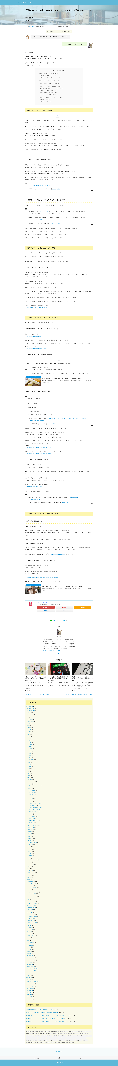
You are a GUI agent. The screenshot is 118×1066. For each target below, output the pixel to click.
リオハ (29, 866)
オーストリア (30, 912)
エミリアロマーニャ (32, 842)
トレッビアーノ (81, 1035)
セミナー (29, 712)
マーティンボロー (32, 907)
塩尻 (30, 766)
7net (64, 610)
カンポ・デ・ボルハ (32, 859)
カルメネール (36, 1033)
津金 (31, 744)
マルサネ (31, 801)
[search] (94, 2)
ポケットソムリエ (70, 1038)
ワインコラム (30, 999)
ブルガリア (29, 925)
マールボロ (30, 909)
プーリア (30, 853)
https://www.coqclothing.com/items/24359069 (38, 453)
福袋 (28, 717)
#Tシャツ (70, 418)
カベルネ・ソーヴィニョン (84, 1031)
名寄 (30, 729)
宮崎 (29, 775)
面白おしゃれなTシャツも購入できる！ (49, 92)
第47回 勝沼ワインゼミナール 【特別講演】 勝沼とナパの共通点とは (42, 1012)
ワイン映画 (29, 994)
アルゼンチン (30, 927)
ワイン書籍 (32, 20)
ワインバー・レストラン (32, 981)
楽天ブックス (46, 607)
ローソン (86, 1040)
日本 (28, 725)
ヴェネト (30, 840)
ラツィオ (30, 849)
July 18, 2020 (56, 223)
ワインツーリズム (31, 708)
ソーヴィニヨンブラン (47, 1035)
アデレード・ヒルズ (32, 922)
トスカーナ (30, 844)
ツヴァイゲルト (62, 1035)
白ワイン (58, 1042)
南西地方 (30, 831)
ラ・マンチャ (31, 864)
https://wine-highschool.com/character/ (36, 348)
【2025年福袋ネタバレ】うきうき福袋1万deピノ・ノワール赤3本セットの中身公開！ (46, 1018)
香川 (29, 773)
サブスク (63, 1033)
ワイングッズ (30, 990)
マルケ (29, 846)
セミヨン (38, 1035)
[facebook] (60, 620)
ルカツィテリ (62, 1040)
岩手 (29, 734)
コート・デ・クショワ (34, 820)
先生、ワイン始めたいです (58, 554)
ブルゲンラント (31, 914)
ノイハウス (89, 1035)
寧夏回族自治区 (31, 942)
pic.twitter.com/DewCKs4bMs (36, 499)
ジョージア (29, 931)
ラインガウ (30, 870)
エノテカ (48, 1031)
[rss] (61, 1051)
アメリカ (29, 879)
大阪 (29, 768)
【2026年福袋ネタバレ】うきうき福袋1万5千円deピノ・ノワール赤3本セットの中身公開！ (47, 1015)
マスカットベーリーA (81, 1038)
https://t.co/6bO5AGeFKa (43, 185)
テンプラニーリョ (72, 1035)
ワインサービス (30, 986)
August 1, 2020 (66, 502)
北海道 (29, 727)
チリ (28, 899)
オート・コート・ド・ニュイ (35, 809)
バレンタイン (30, 719)
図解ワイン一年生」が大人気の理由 (48, 73)
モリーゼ (30, 851)
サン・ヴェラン (32, 816)
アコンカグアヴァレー (33, 903)
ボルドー (30, 788)
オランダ (29, 877)
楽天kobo (64, 607)
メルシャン (29, 951)
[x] (57, 620)
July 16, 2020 (51, 424)
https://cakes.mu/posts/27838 (33, 486)
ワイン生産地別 (29, 724)
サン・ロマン (32, 818)
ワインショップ (30, 983)
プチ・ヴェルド (61, 1038)
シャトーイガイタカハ (32, 970)
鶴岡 (30, 738)
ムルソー (31, 814)
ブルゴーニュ (31, 797)
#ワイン (65, 418)
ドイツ (28, 868)
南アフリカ (29, 933)
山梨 (29, 740)
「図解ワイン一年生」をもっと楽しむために (50, 86)
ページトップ (36, 1058)
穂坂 (31, 748)
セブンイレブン (30, 1035)
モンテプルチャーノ (44, 1040)
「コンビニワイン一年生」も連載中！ (49, 94)
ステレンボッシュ (32, 935)
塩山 (30, 757)
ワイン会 (29, 979)
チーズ (55, 1035)
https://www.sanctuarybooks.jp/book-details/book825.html (41, 577)
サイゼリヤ (56, 1033)
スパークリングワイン (84, 1033)
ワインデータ (29, 977)
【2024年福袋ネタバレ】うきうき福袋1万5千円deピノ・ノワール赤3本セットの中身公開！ (47, 1021)
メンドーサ (30, 929)
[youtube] (59, 1051)
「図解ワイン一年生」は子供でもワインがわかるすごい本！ (54, 78)
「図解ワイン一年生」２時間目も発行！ (49, 90)
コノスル (29, 947)
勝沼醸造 (29, 953)
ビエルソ (30, 862)
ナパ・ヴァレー (33, 887)
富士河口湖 (31, 759)
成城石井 (48, 1042)
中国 (28, 940)
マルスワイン (30, 962)
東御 (30, 764)
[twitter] (54, 620)
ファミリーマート (52, 1038)
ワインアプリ (30, 992)
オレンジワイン (55, 1031)
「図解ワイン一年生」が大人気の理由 (49, 75)
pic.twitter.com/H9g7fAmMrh (36, 420)
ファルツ (30, 875)
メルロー (36, 1040)
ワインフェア (30, 714)
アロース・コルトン (33, 811)
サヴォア (30, 833)
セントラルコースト (33, 892)
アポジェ (42, 1031)
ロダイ (30, 890)
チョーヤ (29, 975)
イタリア (29, 836)
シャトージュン (30, 957)
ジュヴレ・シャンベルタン (35, 803)
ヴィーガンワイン (40, 1042)
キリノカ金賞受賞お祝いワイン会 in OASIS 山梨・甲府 (39, 1009)
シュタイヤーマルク (32, 916)
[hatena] (64, 620)
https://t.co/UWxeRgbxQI (56, 418)
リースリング (54, 1040)
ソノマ (31, 885)
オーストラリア (30, 918)
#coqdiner (76, 418)
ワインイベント (29, 706)
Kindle (46, 610)
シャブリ (31, 798)
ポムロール (31, 794)
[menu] (98, 2)
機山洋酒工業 (30, 964)
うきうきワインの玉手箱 (32, 1031)
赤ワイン (72, 1042)
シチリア (30, 855)
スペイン (29, 858)
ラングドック (31, 827)
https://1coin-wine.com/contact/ (51, 650)
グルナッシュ (49, 1033)
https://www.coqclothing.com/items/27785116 (38, 447)
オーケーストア (64, 1031)
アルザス (30, 779)
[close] (64, 70)
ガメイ (42, 1033)
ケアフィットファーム (32, 968)
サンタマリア (33, 893)
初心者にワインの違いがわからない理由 (49, 81)
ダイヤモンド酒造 (31, 960)
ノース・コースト (33, 883)
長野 (29, 762)
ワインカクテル (30, 1042)
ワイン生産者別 (29, 945)
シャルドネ (69, 1033)
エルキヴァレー (31, 901)
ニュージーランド (31, 905)
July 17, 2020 (56, 189)
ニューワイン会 (30, 721)
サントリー (29, 949)
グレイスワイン (30, 955)
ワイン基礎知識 (30, 988)
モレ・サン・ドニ (33, 805)
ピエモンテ (30, 838)
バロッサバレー (31, 920)
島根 (29, 771)
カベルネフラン (73, 1031)
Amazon (83, 607)
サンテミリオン (32, 790)
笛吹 (30, 753)
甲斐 (30, 751)
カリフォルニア (31, 881)
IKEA (28, 973)
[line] (51, 620)
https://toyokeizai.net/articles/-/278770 (36, 307)
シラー (75, 1033)
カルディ (29, 1033)
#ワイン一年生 (31, 185)
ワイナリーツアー (31, 710)
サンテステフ (32, 792)
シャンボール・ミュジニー (35, 807)
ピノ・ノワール (42, 1038)
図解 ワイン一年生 (42, 602)
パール (29, 938)
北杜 (30, 742)
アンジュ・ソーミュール (34, 785)
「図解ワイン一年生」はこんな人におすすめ (50, 97)
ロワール (30, 784)
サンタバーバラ (33, 896)
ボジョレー (31, 822)
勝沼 (30, 755)
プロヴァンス (31, 829)
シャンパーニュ (31, 781)
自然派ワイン (65, 1042)
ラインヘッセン (31, 872)
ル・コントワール (71, 1040)
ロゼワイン (79, 1040)
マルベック (29, 1040)
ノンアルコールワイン (32, 1038)
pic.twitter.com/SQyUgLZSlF (35, 220)
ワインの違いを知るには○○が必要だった (49, 83)
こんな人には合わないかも (46, 99)
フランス (29, 777)
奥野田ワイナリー (31, 966)
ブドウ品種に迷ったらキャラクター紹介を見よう (51, 88)
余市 (30, 731)
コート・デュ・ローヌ (33, 825)
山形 (29, 736)
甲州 (53, 1042)
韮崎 (30, 746)
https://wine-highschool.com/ (33, 336)
